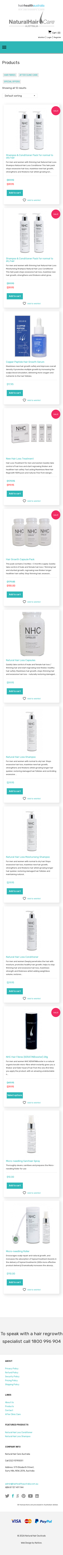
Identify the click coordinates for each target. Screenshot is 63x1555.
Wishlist (41, 37)
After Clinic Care (28, 75)
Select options (14, 1095)
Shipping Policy (12, 1384)
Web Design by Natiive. (31, 1543)
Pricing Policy (11, 1380)
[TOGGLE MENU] (4, 47)
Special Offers (12, 81)
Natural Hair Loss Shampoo (17, 1436)
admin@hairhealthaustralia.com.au (21, 1484)
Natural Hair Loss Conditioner (18, 1432)
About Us (9, 1402)
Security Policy (12, 1376)
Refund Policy (11, 1372)
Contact (9, 1410)
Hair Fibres (10, 75)
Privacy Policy (11, 1368)
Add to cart (15, 193)
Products (9, 1406)
